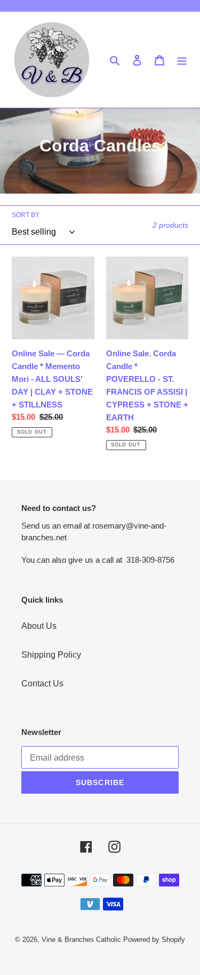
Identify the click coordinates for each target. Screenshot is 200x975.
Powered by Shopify (154, 940)
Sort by (25, 215)
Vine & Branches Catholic (81, 940)
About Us (39, 625)
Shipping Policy (51, 654)
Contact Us (42, 683)
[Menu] (182, 59)
